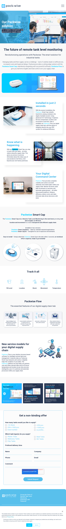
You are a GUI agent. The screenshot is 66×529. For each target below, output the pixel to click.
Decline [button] (36, 525)
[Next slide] (61, 393)
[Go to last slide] (4, 393)
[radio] (18, 425)
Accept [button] (29, 525)
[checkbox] (33, 435)
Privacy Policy (10, 517)
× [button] (62, 511)
